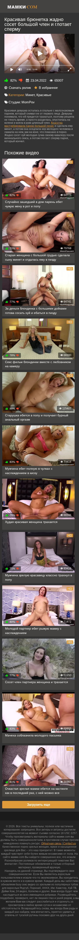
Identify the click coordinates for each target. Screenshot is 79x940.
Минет (30, 95)
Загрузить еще (38, 804)
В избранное (48, 88)
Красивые (43, 95)
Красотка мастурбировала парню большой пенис (33, 124)
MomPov (28, 102)
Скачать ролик (20, 88)
